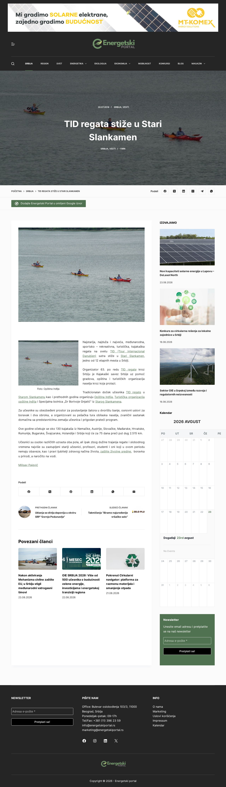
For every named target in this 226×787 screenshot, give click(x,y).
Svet (59, 63)
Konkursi (164, 63)
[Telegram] (202, 191)
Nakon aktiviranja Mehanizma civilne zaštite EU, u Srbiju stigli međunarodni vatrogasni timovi (36, 584)
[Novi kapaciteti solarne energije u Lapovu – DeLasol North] (187, 247)
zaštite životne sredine (115, 451)
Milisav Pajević (28, 465)
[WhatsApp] (211, 191)
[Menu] (13, 44)
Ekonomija (120, 63)
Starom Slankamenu (31, 397)
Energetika (76, 63)
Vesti (126, 107)
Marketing (159, 711)
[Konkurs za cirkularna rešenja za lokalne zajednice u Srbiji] (187, 307)
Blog (181, 63)
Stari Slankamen (132, 356)
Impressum (160, 720)
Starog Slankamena (108, 401)
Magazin (197, 63)
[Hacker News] (193, 191)
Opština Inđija (103, 397)
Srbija (29, 63)
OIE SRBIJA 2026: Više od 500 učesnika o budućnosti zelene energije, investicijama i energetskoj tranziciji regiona (81, 584)
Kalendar (158, 725)
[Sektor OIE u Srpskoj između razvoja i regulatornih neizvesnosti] (187, 366)
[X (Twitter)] (174, 191)
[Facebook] (165, 191)
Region (45, 63)
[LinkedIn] (183, 191)
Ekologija (100, 63)
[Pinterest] (71, 491)
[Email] (134, 491)
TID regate (128, 369)
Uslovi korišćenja (164, 716)
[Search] (12, 63)
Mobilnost (144, 63)
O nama (158, 706)
